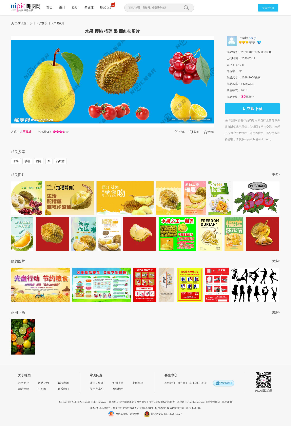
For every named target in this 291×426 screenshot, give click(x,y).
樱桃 (27, 161)
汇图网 (42, 388)
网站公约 (43, 383)
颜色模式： (234, 90)
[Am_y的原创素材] (232, 40)
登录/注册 (268, 8)
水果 (16, 161)
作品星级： (45, 131)
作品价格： (234, 96)
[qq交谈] (223, 383)
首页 (49, 7)
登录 (100, 383)
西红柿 (60, 161)
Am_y (252, 38)
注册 (92, 383)
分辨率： (232, 71)
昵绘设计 (106, 7)
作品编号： (234, 52)
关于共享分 (97, 388)
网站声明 (23, 388)
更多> (276, 174)
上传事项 (137, 383)
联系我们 (63, 388)
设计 (62, 7)
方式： (15, 131)
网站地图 (118, 388)
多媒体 (89, 7)
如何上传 (118, 383)
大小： (231, 64)
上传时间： (234, 58)
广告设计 (44, 23)
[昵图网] (25, 7)
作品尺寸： (234, 77)
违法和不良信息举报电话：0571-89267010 (179, 408)
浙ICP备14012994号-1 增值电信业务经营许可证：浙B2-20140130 (124, 408)
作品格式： (234, 83)
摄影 (75, 7)
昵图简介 (23, 383)
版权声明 (63, 383)
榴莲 (39, 161)
